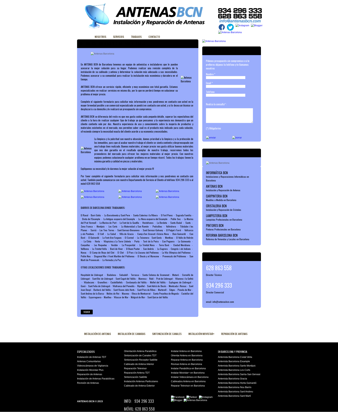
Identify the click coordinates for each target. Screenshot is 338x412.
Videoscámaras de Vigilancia (92, 365)
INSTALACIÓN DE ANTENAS (97, 334)
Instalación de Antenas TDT (91, 357)
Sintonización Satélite (135, 377)
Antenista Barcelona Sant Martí (234, 396)
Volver (87, 312)
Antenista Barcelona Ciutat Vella (235, 357)
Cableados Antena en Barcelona (188, 381)
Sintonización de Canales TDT (140, 355)
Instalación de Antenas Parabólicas (95, 378)
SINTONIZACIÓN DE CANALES (167, 334)
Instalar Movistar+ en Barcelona (188, 372)
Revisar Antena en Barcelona (186, 364)
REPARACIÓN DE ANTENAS (234, 334)
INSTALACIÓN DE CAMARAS (131, 334)
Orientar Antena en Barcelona (186, 355)
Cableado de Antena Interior (139, 364)
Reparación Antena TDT (137, 372)
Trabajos (136, 37)
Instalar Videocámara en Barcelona (190, 377)
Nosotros (100, 37)
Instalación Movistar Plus (90, 370)
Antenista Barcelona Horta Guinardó (237, 383)
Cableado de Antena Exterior (139, 385)
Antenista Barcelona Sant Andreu (235, 391)
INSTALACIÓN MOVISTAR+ (201, 334)
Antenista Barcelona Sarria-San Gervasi (239, 374)
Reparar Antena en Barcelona (187, 359)
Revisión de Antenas (88, 383)
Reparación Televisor (135, 368)
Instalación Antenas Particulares (141, 381)
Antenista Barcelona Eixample (234, 361)
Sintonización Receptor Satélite (140, 359)
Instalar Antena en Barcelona (186, 351)
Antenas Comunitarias (89, 361)
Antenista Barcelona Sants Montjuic (237, 365)
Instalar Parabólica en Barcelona (188, 368)
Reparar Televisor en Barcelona (188, 385)
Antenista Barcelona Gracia (232, 378)
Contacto (154, 37)
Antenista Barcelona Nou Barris (234, 387)
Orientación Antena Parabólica (140, 351)
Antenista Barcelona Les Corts (234, 370)
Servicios (118, 37)
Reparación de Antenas (89, 374)
